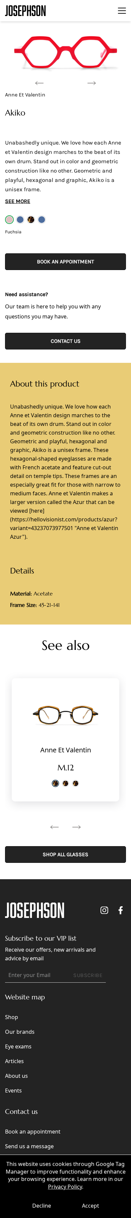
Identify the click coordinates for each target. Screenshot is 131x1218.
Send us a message (29, 1146)
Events (13, 1090)
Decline (41, 1205)
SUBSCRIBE (87, 975)
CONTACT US (66, 341)
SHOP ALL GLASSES (65, 854)
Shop (11, 1017)
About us (16, 1075)
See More (17, 201)
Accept (90, 1205)
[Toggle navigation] (122, 11)
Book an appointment (65, 261)
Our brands (20, 1031)
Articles (14, 1061)
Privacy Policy (65, 1186)
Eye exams (18, 1046)
